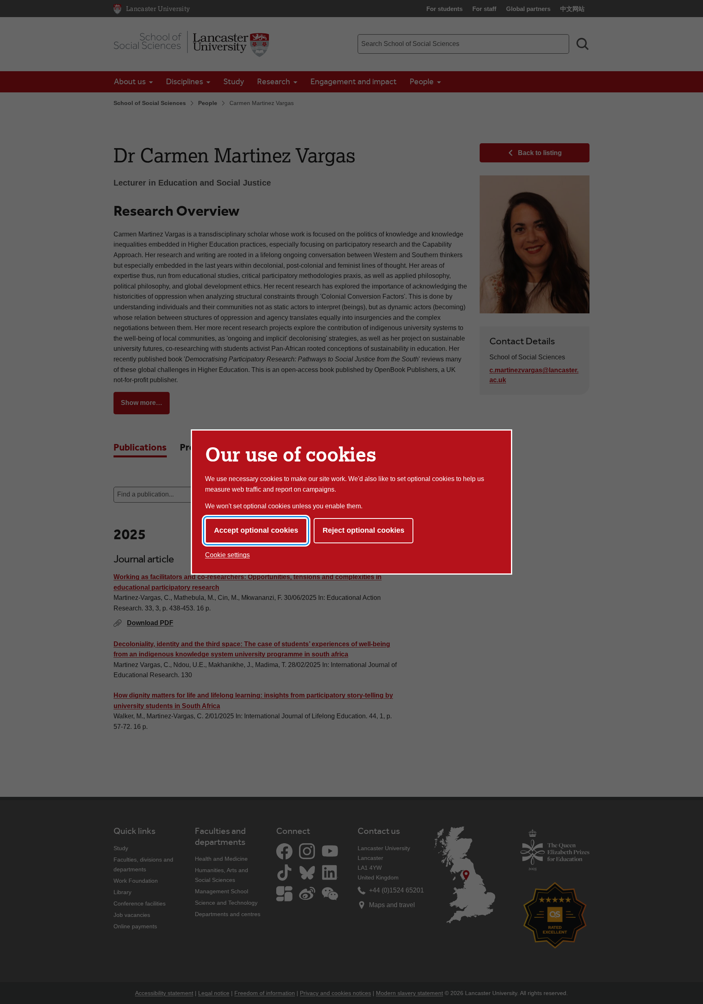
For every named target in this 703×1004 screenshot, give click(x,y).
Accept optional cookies (256, 530)
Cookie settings (227, 554)
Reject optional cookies (363, 530)
